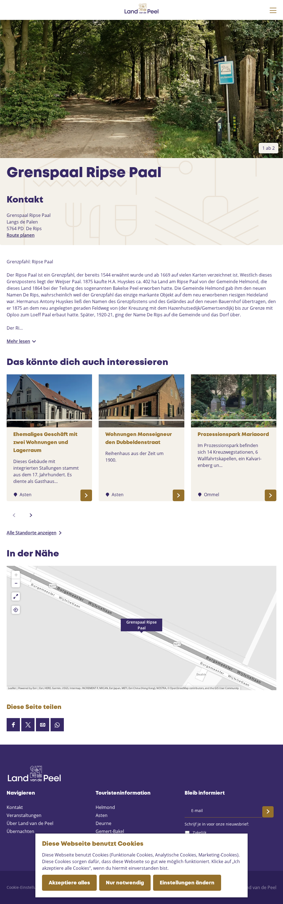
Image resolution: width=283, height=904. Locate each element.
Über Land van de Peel (30, 823)
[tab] (268, 148)
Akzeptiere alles (69, 883)
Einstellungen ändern (187, 883)
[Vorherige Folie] (6, 89)
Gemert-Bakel (110, 831)
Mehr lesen (18, 341)
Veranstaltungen (24, 815)
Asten (102, 815)
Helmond (105, 807)
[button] (141, 628)
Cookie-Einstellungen (26, 887)
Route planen (21, 235)
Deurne (103, 823)
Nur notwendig (125, 883)
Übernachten (20, 831)
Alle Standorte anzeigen (31, 533)
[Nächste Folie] (277, 89)
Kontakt (15, 807)
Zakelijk (199, 832)
